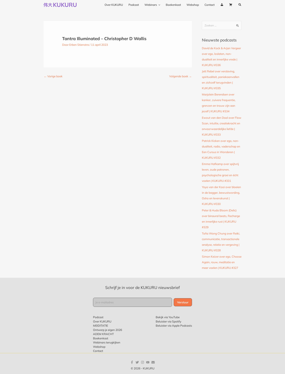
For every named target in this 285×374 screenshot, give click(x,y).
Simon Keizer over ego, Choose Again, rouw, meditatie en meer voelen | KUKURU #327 (221, 262)
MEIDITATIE (100, 325)
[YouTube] (147, 362)
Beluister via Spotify (168, 321)
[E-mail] (153, 362)
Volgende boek (180, 76)
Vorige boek (53, 76)
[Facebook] (132, 362)
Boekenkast (100, 338)
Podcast (98, 317)
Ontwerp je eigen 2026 (107, 330)
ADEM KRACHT (103, 334)
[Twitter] (137, 362)
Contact (98, 351)
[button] (158, 4)
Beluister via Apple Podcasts (174, 325)
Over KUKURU (102, 321)
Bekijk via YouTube (168, 317)
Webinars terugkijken (106, 342)
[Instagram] (142, 362)
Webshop (99, 346)
